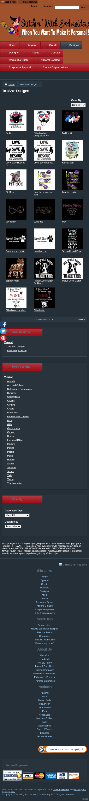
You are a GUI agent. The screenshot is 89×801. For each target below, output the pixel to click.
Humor (10, 436)
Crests (10, 408)
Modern (11, 444)
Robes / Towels (44, 729)
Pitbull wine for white (16, 310)
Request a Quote (19, 60)
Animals (11, 381)
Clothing (11, 404)
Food (9, 420)
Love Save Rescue (43, 162)
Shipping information (45, 639)
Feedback (45, 659)
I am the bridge (69, 192)
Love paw (11, 221)
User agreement (61, 789)
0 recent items (30, 2)
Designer (14, 52)
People (10, 452)
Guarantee (44, 636)
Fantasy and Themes (18, 416)
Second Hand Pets (71, 251)
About (35, 52)
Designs (74, 45)
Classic (11, 401)
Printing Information (44, 670)
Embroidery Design (16, 350)
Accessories (44, 725)
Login (34, 6)
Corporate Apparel (20, 67)
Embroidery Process (44, 677)
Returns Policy (44, 632)
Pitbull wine (39, 310)
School (10, 463)
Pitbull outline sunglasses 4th (41, 134)
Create (53, 45)
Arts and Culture (15, 385)
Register (47, 6)
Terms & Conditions (44, 666)
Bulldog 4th (67, 133)
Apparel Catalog (50, 60)
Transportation (14, 483)
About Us (44, 655)
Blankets (44, 733)
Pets (44, 711)
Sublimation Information (44, 673)
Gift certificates (44, 736)
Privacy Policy (44, 662)
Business (12, 393)
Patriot (10, 448)
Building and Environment (19, 389)
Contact (55, 52)
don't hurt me (40, 251)
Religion (11, 459)
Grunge (11, 432)
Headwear (44, 704)
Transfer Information (44, 681)
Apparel (32, 45)
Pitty (64, 221)
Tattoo (10, 479)
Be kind (9, 133)
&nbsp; (16, 120)
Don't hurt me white (15, 251)
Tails (9, 475)
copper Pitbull (12, 280)
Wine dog (38, 221)
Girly (9, 424)
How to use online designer (44, 628)
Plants (10, 455)
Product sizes (45, 625)
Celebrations (13, 397)
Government (13, 428)
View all (8, 342)
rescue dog (67, 162)
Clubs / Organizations (55, 67)
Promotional (45, 707)
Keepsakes (44, 714)
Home (12, 45)
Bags (44, 722)
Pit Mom (10, 192)
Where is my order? (44, 643)
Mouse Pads (44, 700)
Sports (10, 471)
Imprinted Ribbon (15, 440)
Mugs (44, 696)
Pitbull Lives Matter (71, 280)
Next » (81, 319)
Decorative (12, 412)
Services (11, 467)
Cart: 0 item (10, 2)
